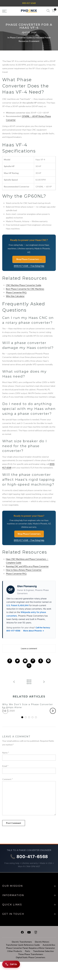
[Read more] (9, 661)
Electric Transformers (22, 941)
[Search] (48, 11)
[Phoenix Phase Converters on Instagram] (35, 933)
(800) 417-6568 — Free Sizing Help (29, 266)
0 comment (34, 41)
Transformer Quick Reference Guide (23, 945)
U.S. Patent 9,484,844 (17, 605)
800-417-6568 (29, 3)
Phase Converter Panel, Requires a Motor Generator (30, 948)
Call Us (13, 964)
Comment (7, 779)
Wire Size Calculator (15, 296)
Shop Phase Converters (29, 534)
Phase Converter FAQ (16, 292)
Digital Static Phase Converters (30, 957)
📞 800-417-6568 (29, 856)
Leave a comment (29, 648)
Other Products (14, 951)
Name (5, 752)
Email (5, 766)
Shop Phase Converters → (29, 259)
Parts (27, 951)
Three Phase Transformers (30, 954)
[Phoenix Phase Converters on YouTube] (29, 933)
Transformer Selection (43, 951)
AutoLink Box (49, 945)
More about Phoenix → (33, 630)
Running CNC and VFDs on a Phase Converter (27, 566)
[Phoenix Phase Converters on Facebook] (22, 933)
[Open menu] (8, 11)
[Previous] (5, 711)
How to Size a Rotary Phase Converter (23, 570)
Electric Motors (42, 941)
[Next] (53, 711)
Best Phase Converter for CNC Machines (25, 289)
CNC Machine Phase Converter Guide (23, 285)
